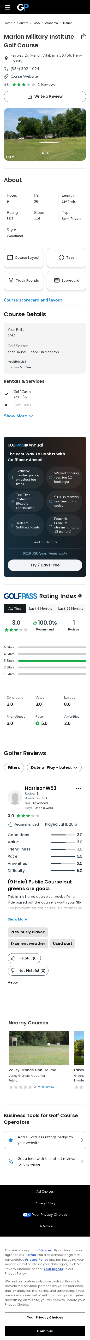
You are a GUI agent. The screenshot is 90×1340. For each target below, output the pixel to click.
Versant (46, 1250)
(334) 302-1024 (25, 68)
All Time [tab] (15, 608)
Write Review (46, 1087)
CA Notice (45, 1226)
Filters (14, 767)
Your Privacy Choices (49, 1215)
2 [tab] (47, 153)
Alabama (51, 23)
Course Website (24, 76)
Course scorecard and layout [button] (33, 300)
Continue (45, 1331)
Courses (23, 23)
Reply (13, 982)
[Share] (83, 36)
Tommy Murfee (19, 367)
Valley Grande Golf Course (32, 1070)
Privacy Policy (45, 1203)
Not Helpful (31, 970)
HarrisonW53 (40, 788)
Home (8, 23)
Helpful (28, 958)
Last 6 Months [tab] (40, 608)
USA (37, 23)
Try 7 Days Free (45, 565)
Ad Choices (45, 1191)
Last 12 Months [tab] (70, 608)
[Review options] (78, 788)
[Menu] (7, 7)
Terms (30, 1255)
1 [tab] (43, 153)
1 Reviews (47, 84)
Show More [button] (15, 416)
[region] (45, 1288)
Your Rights (53, 1269)
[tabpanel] (45, 134)
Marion (67, 23)
